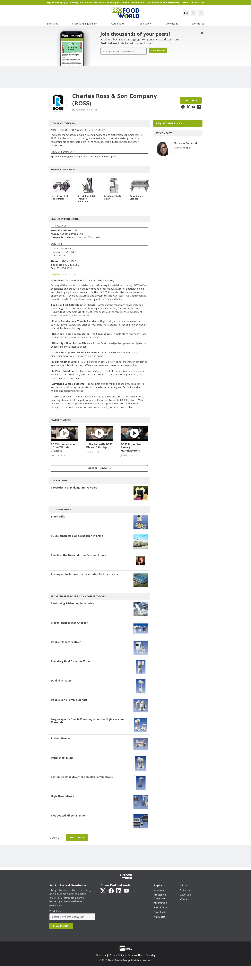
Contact (56, 244)
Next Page (77, 837)
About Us (101, 955)
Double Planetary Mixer (66, 642)
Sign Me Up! (158, 50)
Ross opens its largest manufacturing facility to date (84, 574)
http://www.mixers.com (63, 274)
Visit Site (191, 100)
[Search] (193, 13)
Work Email (56, 911)
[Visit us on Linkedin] (199, 107)
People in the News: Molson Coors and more (78, 555)
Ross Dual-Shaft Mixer (112, 197)
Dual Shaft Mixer (61, 680)
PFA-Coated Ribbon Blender (68, 815)
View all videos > (99, 468)
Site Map (151, 955)
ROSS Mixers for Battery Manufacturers (131, 447)
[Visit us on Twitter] (188, 107)
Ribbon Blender (60, 738)
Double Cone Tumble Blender (69, 700)
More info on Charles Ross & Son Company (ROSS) (82, 280)
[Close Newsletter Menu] (202, 33)
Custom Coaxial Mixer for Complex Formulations (82, 777)
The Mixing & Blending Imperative (72, 603)
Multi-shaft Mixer (62, 757)
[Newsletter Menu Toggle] (186, 13)
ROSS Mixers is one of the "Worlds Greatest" (63, 447)
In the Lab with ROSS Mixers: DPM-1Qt (99, 446)
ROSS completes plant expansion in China (77, 536)
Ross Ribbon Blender (136, 197)
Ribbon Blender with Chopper (69, 622)
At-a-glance (59, 225)
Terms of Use (135, 955)
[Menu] (201, 13)
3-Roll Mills (58, 516)
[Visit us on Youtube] (193, 107)
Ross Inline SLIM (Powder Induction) (86, 199)
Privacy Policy (116, 955)
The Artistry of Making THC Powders (74, 487)
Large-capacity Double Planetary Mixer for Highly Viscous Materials (87, 721)
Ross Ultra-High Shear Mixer (59, 197)
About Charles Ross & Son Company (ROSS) (78, 130)
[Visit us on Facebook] (183, 107)
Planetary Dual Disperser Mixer (70, 661)
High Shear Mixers (62, 796)
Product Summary (63, 152)
